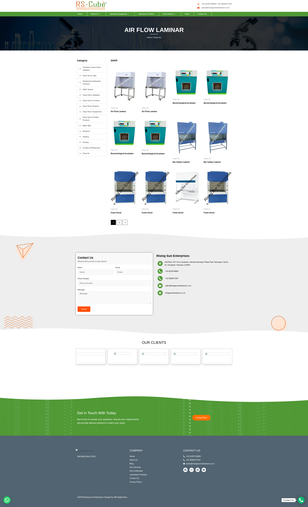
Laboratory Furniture (146, 14)
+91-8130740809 (171, 271)
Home (80, 14)
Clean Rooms (168, 14)
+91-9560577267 (171, 278)
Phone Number (83, 279)
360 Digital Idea (120, 497)
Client (187, 14)
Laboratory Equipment (118, 14)
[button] (7, 500)
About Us (94, 14)
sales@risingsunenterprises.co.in (178, 286)
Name (80, 267)
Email (118, 267)
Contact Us (202, 14)
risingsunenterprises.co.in (175, 293)
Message (81, 290)
